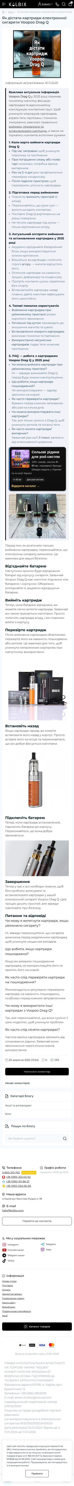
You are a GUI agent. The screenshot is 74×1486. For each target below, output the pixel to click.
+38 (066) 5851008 (33, 1393)
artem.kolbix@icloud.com (33, 1397)
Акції (5, 1315)
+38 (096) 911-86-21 (17, 1181)
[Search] (64, 4)
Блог (11, 12)
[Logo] (17, 4)
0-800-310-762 (11, 1172)
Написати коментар (37, 1071)
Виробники (8, 1307)
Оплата (6, 1289)
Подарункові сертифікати (16, 1311)
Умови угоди (9, 1281)
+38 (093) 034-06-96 (18, 1186)
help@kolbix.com (13, 1210)
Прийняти (37, 1473)
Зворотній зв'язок (12, 1294)
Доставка (7, 1285)
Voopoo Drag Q (19, 96)
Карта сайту (8, 1302)
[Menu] (4, 4)
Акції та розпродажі (18, 1105)
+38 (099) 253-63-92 (18, 1177)
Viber (49, 1249)
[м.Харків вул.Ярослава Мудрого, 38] (37, 1157)
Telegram (51, 1244)
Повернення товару (13, 1298)
